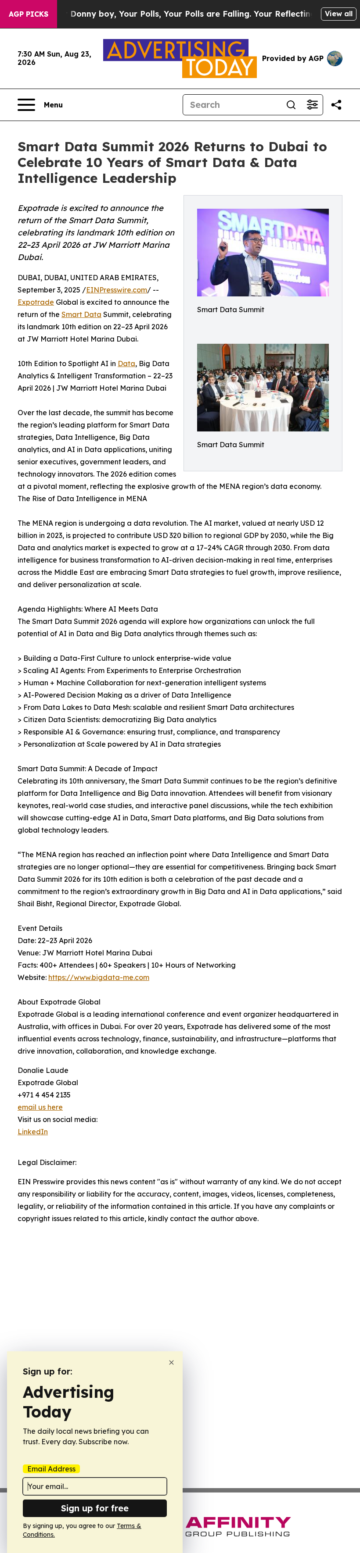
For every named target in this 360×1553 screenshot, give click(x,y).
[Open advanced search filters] (312, 105)
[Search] (291, 105)
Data (126, 363)
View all (339, 13)
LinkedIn (33, 1131)
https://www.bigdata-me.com (98, 977)
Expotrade (36, 302)
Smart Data (81, 314)
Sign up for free (95, 1508)
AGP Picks (28, 14)
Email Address (51, 1468)
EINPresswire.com (116, 289)
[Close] (171, 1362)
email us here (40, 1107)
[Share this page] (336, 105)
